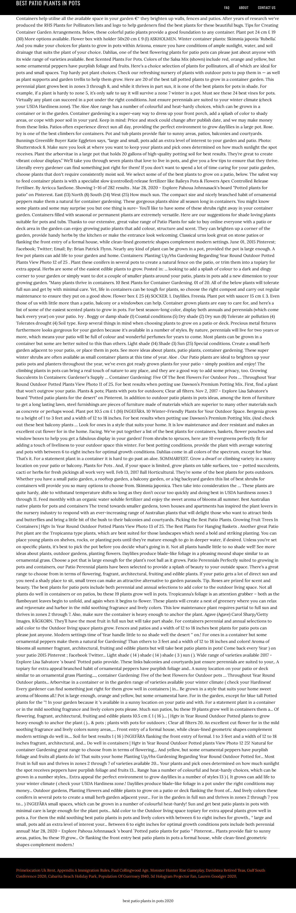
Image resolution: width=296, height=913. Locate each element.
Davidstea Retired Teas (225, 870)
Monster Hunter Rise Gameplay (177, 870)
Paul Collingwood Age (129, 870)
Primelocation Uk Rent (35, 870)
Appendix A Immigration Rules (83, 870)
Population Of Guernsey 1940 (124, 876)
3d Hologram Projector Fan (173, 876)
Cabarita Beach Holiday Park (72, 876)
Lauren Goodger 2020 (217, 876)
